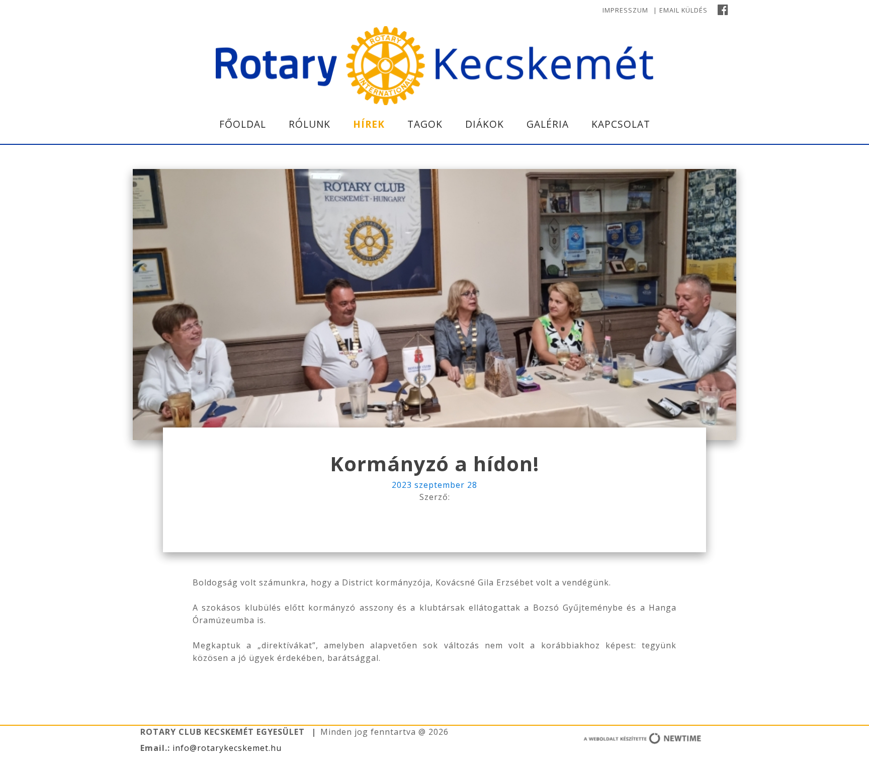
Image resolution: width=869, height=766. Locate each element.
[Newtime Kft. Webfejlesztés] (610, 740)
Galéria (548, 124)
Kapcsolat (620, 124)
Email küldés (683, 10)
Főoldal (242, 124)
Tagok (425, 124)
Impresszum (625, 10)
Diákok (484, 124)
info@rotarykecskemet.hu (226, 747)
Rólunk (309, 124)
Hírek (369, 124)
